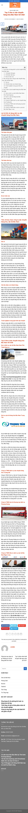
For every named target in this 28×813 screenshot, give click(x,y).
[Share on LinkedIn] (21, 634)
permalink (14, 641)
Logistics (21, 435)
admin (21, 19)
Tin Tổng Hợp (4, 692)
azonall (24, 55)
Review (3, 683)
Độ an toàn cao (10, 76)
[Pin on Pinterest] (18, 634)
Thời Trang (4, 689)
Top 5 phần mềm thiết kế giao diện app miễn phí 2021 (21, 658)
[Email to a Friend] (15, 634)
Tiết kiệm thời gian (10, 73)
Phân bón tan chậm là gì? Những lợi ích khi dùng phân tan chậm (7, 658)
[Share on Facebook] (9, 634)
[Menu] (2, 5)
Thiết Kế (3, 686)
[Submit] (25, 668)
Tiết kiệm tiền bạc (10, 75)
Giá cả (7, 82)
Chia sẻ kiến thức (14, 10)
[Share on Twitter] (12, 634)
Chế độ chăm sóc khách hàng (13, 84)
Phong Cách (4, 680)
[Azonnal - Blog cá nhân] (15, 5)
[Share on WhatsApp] (7, 634)
